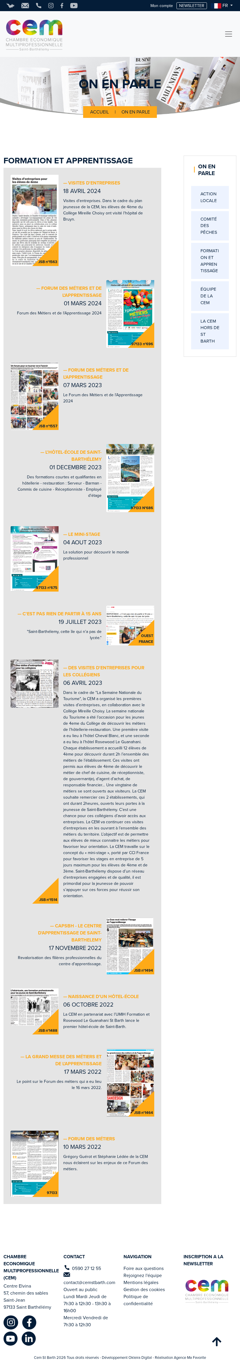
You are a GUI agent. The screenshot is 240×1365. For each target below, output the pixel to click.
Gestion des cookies (144, 1289)
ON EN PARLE (135, 112)
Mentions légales (141, 1282)
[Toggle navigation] (228, 34)
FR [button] (225, 5)
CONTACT (74, 1256)
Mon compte (161, 6)
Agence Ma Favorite (190, 1357)
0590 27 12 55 (86, 1268)
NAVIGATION (138, 1256)
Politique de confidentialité (138, 1300)
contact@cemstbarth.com (89, 1282)
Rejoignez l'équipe (143, 1275)
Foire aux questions (144, 1268)
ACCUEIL (100, 112)
